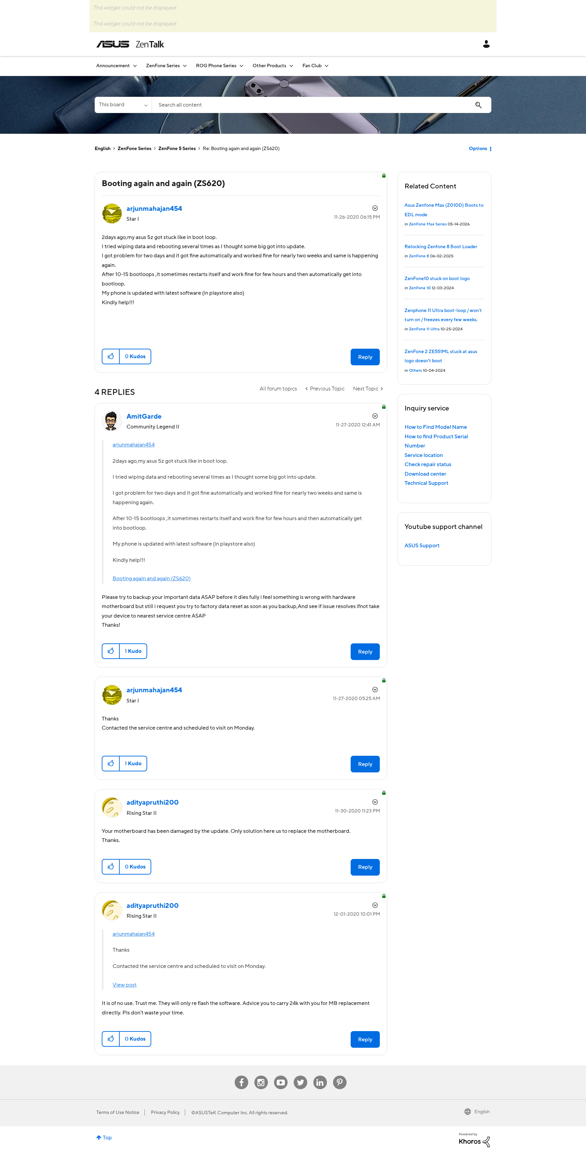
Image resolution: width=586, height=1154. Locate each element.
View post (125, 985)
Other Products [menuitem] (269, 66)
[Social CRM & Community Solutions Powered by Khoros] (474, 1139)
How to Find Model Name (436, 427)
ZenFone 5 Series (177, 149)
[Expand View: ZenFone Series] (184, 66)
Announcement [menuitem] (113, 66)
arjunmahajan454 (134, 444)
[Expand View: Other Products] (291, 66)
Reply (365, 357)
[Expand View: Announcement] (135, 66)
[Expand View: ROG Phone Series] (241, 66)
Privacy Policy (165, 1113)
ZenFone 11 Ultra (424, 329)
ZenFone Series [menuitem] (163, 66)
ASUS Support (422, 545)
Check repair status (428, 464)
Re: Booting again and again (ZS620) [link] (241, 149)
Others (415, 370)
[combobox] (321, 105)
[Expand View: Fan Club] (326, 66)
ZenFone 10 (420, 288)
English (103, 149)
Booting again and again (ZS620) (152, 578)
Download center (425, 474)
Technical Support (426, 483)
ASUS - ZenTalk (130, 44)
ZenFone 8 (419, 256)
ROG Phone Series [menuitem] (216, 66)
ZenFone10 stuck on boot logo (437, 279)
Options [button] (478, 149)
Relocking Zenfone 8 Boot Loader (441, 247)
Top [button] (107, 1137)
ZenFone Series (134, 149)
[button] (111, 356)
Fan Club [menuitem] (311, 66)
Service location (424, 455)
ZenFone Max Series (428, 224)
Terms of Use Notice (117, 1113)
